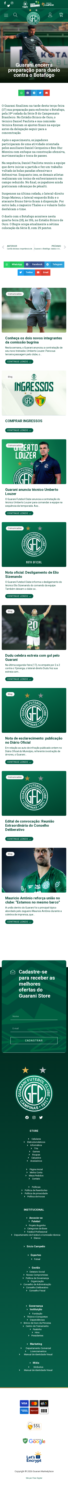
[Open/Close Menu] (6, 15)
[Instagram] (34, 1117)
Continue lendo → (19, 361)
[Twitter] (41, 1117)
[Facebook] (27, 1117)
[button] (21, 93)
